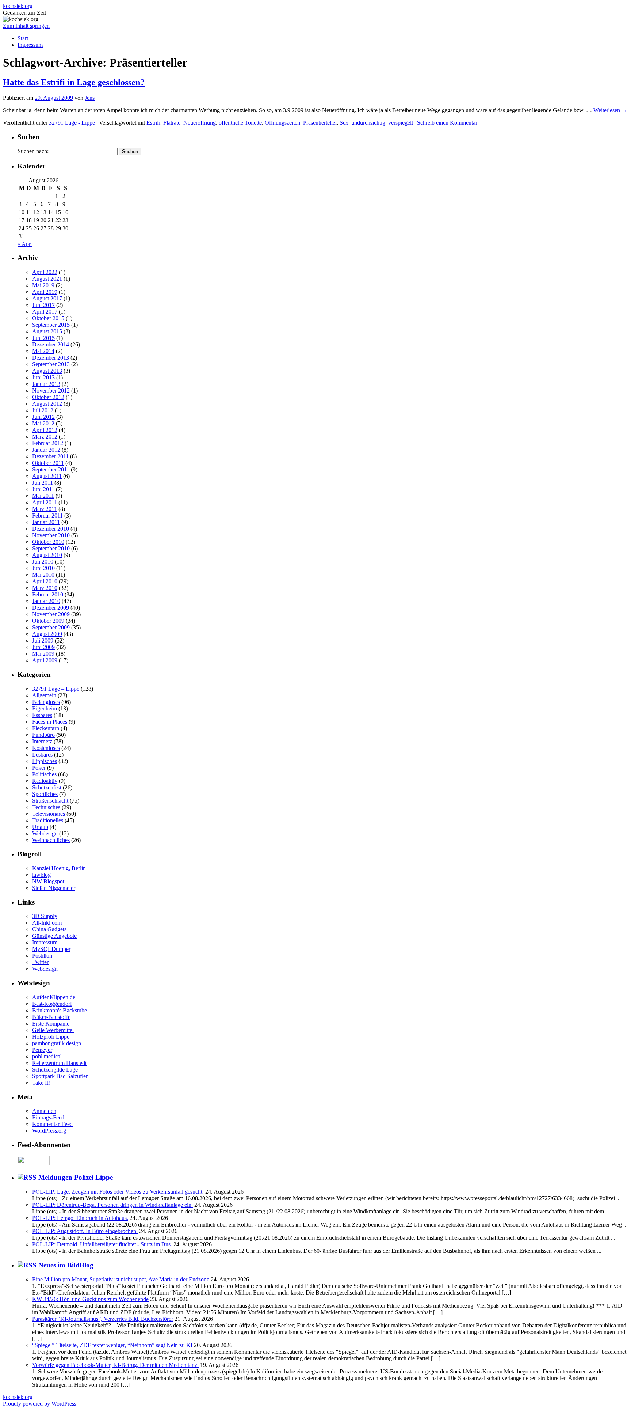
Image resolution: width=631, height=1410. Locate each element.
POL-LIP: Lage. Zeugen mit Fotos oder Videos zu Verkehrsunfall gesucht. (118, 1192)
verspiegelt (400, 123)
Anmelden (44, 1111)
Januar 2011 (46, 522)
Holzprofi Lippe (50, 1037)
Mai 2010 (43, 575)
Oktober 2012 (48, 397)
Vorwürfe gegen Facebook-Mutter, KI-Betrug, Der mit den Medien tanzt (115, 1365)
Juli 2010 (42, 561)
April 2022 (44, 272)
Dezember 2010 (50, 529)
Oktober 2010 (48, 542)
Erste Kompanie (50, 1023)
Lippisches (44, 761)
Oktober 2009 (48, 621)
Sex (344, 123)
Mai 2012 (43, 423)
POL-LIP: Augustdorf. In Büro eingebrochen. (85, 1231)
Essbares (42, 715)
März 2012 (44, 436)
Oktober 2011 (48, 463)
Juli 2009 (42, 640)
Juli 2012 (42, 410)
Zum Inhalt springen (26, 26)
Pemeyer (42, 1050)
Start (23, 38)
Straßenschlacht (50, 800)
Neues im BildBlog (65, 1265)
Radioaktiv (44, 781)
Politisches (44, 774)
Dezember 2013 (50, 358)
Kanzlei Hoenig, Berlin (59, 868)
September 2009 (51, 627)
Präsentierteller (320, 123)
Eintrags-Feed (48, 1117)
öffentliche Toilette (240, 123)
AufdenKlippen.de (53, 997)
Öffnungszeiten (282, 123)
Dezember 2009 (50, 607)
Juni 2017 (43, 305)
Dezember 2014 (50, 344)
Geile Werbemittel (53, 1030)
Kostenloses (46, 748)
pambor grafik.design (56, 1043)
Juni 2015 (43, 338)
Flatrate (171, 123)
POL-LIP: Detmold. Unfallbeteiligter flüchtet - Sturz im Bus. (102, 1244)
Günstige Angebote (54, 936)
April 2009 (44, 660)
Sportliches (45, 794)
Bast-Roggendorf (52, 1004)
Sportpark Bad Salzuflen (60, 1076)
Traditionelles (47, 820)
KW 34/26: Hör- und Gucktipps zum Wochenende (90, 1299)
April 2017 (44, 311)
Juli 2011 (42, 483)
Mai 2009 (43, 654)
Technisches (46, 807)
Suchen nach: (33, 151)
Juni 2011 (43, 489)
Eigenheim (44, 708)
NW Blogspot (48, 881)
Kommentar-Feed (52, 1124)
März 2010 (44, 588)
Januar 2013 (46, 384)
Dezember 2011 (50, 456)
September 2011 (50, 469)
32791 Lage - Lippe (72, 123)
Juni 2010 (43, 568)
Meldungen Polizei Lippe (75, 1177)
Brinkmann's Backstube (59, 1010)
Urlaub (40, 827)
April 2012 (44, 430)
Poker (39, 768)
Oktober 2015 (48, 318)
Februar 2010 (47, 594)
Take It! (41, 1083)
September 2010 (51, 548)
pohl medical (47, 1056)
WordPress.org (49, 1130)
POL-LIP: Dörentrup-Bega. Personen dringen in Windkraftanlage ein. (112, 1205)
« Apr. (25, 244)
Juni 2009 (43, 647)
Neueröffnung (199, 123)
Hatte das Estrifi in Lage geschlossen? (74, 82)
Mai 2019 (43, 285)
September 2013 (51, 364)
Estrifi (153, 123)
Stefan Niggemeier (53, 888)
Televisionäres (48, 814)
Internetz (42, 741)
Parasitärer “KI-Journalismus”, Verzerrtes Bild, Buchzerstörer (102, 1319)
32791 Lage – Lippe (55, 689)
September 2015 (51, 325)
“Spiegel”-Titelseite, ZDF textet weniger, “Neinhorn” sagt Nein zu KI (112, 1345)
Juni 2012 (43, 417)
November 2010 (51, 535)
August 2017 (47, 298)
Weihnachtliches (51, 840)
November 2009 (51, 614)
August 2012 (47, 404)
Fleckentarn (45, 728)
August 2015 (47, 331)
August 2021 (47, 279)
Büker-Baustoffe (51, 1017)
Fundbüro (43, 735)
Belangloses (46, 702)
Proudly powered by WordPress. (40, 1403)
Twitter (40, 962)
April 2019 (44, 292)
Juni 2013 (43, 377)
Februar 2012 (47, 443)
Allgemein (44, 695)
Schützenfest (46, 787)
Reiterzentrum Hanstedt (59, 1063)
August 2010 (47, 555)
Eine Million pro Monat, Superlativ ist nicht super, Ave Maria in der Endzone (120, 1279)
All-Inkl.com (47, 923)
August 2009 (47, 634)
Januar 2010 (46, 601)
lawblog (41, 875)
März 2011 (44, 509)
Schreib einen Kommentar (447, 123)
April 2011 (44, 502)
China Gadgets (49, 929)
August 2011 (47, 476)
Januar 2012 (46, 450)
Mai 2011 (43, 496)
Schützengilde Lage (55, 1069)
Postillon (42, 955)
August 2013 (47, 371)
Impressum (30, 45)
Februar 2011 (47, 515)
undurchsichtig (368, 123)
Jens (90, 98)
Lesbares (42, 754)
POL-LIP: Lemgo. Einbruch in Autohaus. (80, 1218)
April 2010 (44, 581)
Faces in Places (49, 722)
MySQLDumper (51, 949)
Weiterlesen (610, 110)
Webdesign (45, 833)
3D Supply (44, 916)
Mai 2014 (43, 351)
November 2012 (51, 390)
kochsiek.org (17, 6)
